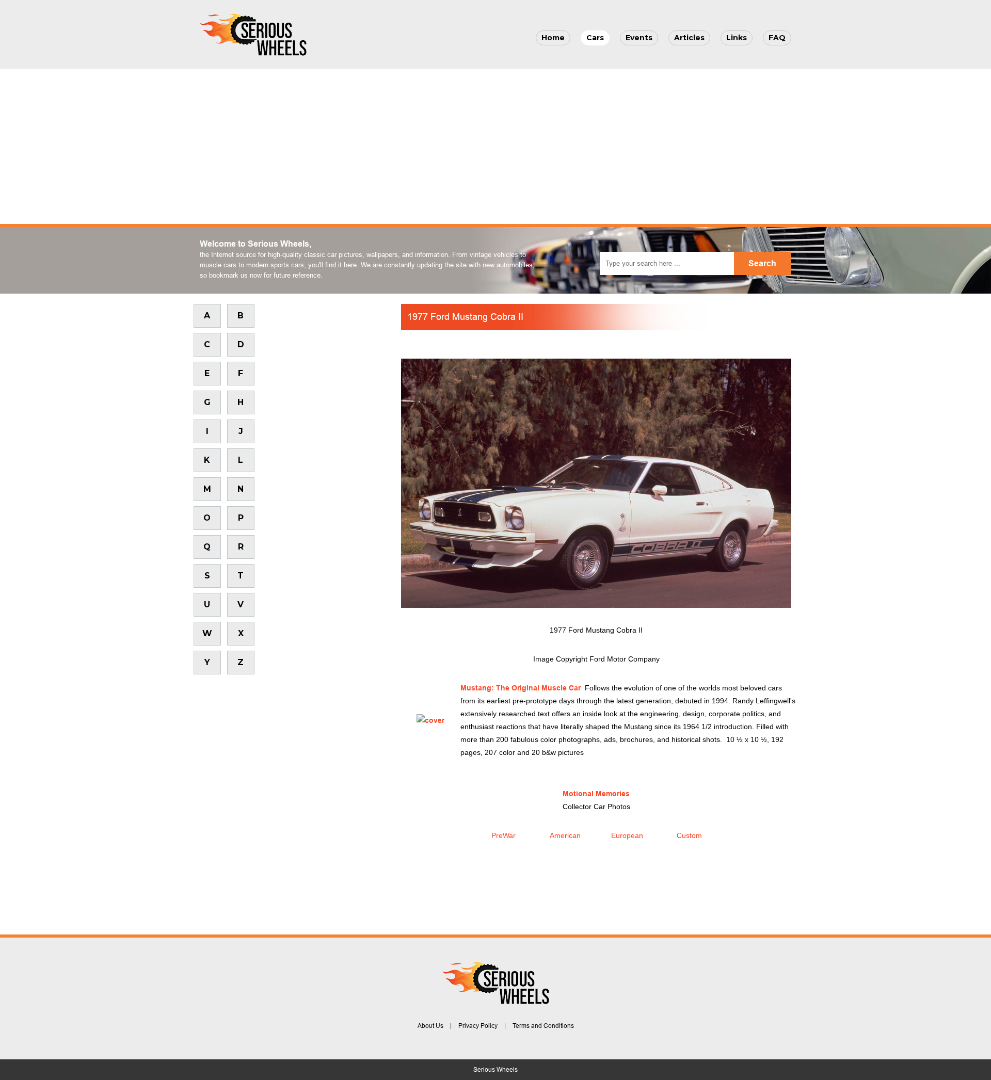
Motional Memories (596, 793)
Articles (689, 37)
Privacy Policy (478, 1025)
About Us (430, 1025)
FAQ (777, 37)
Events (639, 37)
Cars (595, 37)
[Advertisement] (495, 146)
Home (553, 37)
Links (736, 37)
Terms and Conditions (543, 1025)
